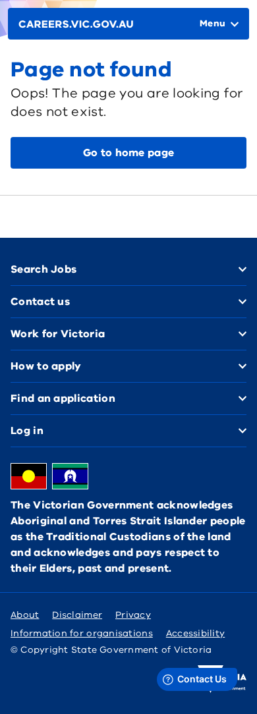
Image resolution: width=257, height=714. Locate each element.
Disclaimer (77, 615)
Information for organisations (82, 633)
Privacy (133, 615)
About (25, 615)
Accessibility (195, 633)
